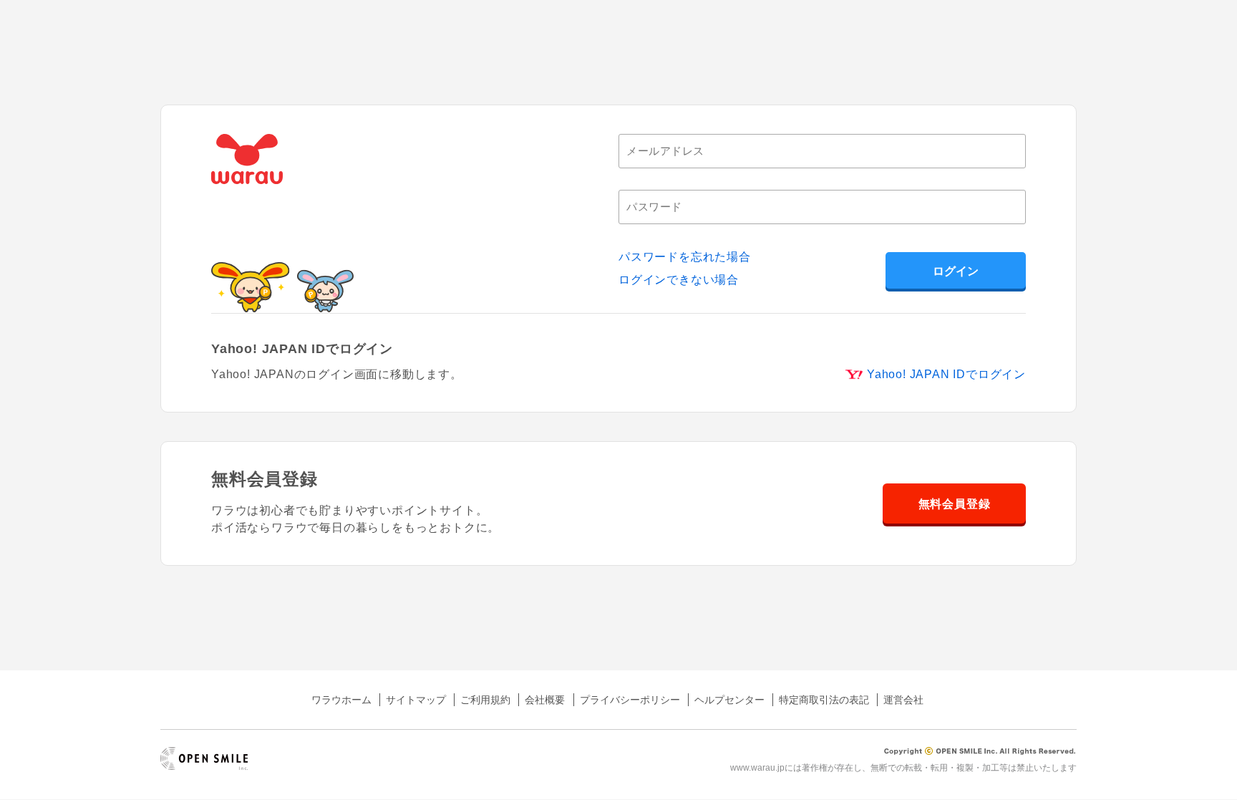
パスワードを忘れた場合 (684, 257)
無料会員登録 (954, 504)
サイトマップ (416, 699)
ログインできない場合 (678, 280)
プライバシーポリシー (630, 699)
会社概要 (545, 699)
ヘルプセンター (729, 699)
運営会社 (903, 699)
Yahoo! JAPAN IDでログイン (946, 374)
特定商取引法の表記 (824, 699)
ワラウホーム (341, 699)
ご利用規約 (485, 699)
